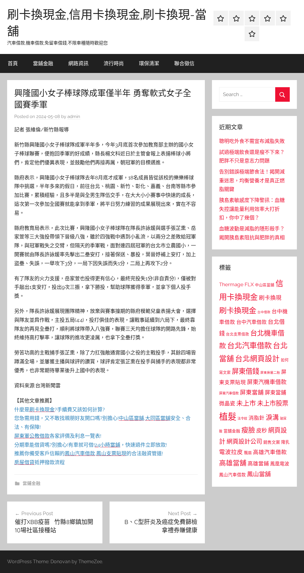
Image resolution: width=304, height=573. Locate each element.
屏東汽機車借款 (266, 382)
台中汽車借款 (251, 322)
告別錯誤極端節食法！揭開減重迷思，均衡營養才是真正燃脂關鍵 (252, 180)
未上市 (246, 403)
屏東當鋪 (275, 392)
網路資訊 (78, 63)
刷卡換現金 (237, 310)
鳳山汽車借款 (232, 474)
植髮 (227, 416)
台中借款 (263, 312)
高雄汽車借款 (270, 452)
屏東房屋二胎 (270, 372)
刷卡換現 (270, 298)
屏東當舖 (252, 392)
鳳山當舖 (259, 474)
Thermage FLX (236, 284)
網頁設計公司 (244, 441)
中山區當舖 (264, 285)
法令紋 (242, 419)
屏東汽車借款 (229, 393)
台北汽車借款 (249, 345)
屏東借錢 (245, 371)
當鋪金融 (43, 63)
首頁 (13, 63)
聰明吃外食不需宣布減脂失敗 (252, 141)
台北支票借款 (237, 334)
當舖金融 (232, 431)
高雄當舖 (232, 463)
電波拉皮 (231, 452)
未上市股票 (272, 403)
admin (73, 116)
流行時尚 (114, 63)
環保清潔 (149, 63)
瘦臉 (248, 430)
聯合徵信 (184, 63)
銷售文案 (271, 442)
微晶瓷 (227, 403)
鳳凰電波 (279, 464)
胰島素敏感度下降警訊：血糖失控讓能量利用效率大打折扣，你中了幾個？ (252, 209)
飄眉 (248, 453)
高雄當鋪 (258, 464)
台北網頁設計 (257, 358)
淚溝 (272, 417)
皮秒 (261, 430)
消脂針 (256, 418)
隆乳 (285, 442)
